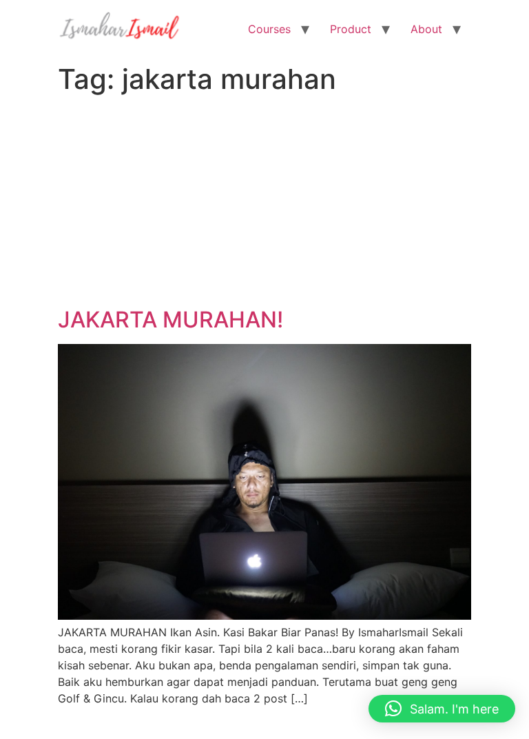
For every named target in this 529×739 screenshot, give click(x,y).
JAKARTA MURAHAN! (170, 319)
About (426, 29)
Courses (269, 29)
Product (350, 29)
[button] (442, 708)
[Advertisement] (264, 203)
